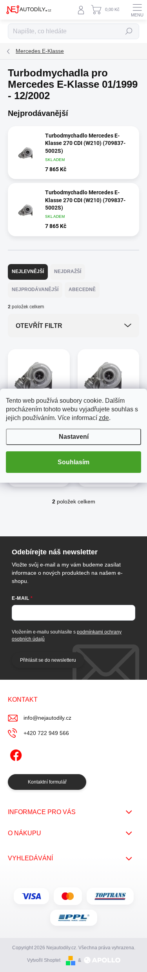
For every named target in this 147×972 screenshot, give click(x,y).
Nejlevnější (28, 271)
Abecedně (82, 289)
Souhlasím (73, 462)
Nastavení (74, 436)
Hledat (129, 31)
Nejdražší (67, 271)
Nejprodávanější (35, 289)
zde (104, 418)
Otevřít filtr (39, 325)
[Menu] (137, 10)
